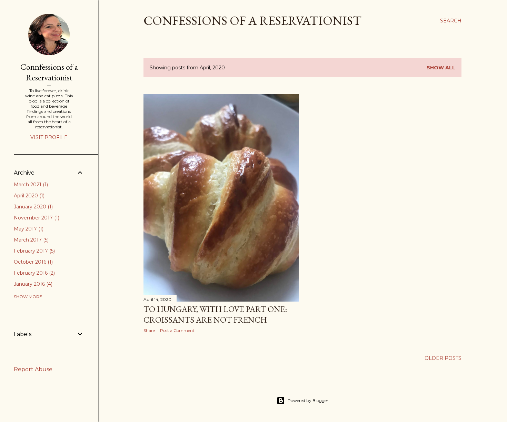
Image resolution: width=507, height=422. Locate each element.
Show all (441, 68)
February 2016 (33, 273)
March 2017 (30, 240)
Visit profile (49, 137)
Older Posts (443, 358)
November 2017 (36, 218)
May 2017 (28, 229)
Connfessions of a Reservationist (49, 72)
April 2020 (28, 196)
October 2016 (32, 262)
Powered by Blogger (308, 400)
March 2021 (30, 184)
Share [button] (149, 330)
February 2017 (33, 251)
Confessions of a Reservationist (252, 20)
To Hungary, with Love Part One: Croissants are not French (215, 314)
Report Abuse (33, 369)
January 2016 (32, 284)
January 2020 (32, 207)
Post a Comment (177, 330)
